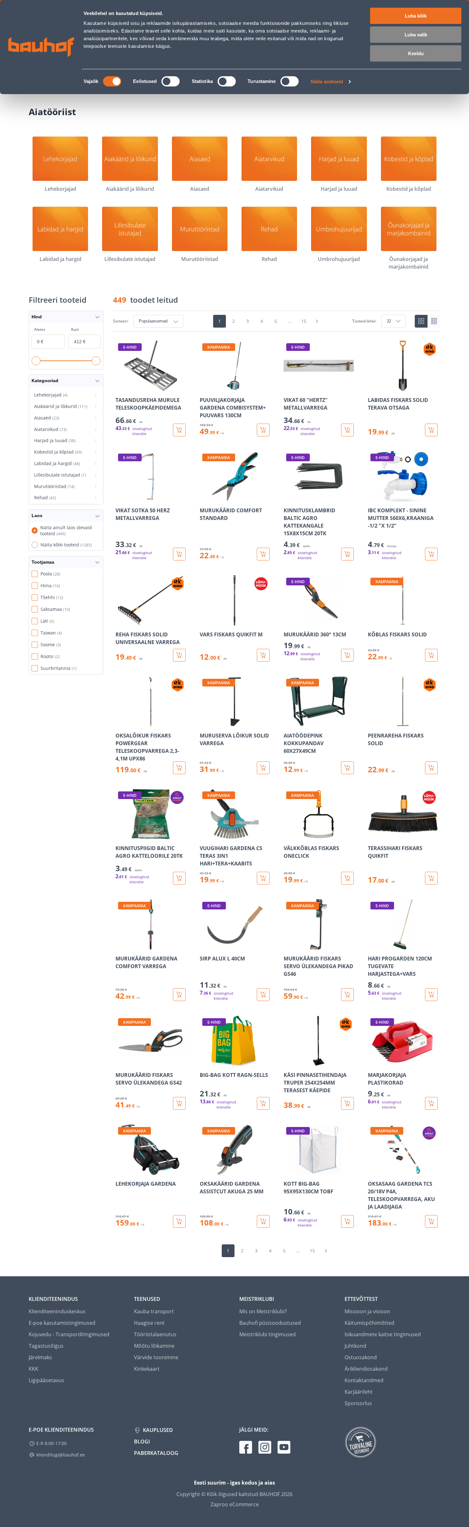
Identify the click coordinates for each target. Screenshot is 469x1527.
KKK (33, 1368)
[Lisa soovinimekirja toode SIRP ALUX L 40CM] (205, 945)
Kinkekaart (147, 1368)
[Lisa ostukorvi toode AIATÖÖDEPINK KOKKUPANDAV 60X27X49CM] (347, 767)
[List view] (434, 321)
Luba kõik (416, 16)
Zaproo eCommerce (235, 1504)
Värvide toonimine (156, 1357)
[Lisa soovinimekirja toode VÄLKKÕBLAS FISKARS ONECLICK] (289, 834)
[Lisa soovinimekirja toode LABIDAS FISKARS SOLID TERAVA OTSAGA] (373, 386)
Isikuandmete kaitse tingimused (383, 1334)
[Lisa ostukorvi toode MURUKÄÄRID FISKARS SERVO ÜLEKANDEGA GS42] (179, 1103)
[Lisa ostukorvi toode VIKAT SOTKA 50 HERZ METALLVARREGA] (179, 554)
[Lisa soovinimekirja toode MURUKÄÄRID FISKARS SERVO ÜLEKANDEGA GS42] (120, 1061)
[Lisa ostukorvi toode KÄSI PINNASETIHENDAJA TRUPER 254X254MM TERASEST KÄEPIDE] (347, 1103)
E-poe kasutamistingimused (62, 1322)
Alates (39, 329)
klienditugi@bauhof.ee (60, 1455)
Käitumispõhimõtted (369, 1322)
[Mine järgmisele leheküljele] (317, 321)
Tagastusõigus (46, 1345)
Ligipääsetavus (46, 1380)
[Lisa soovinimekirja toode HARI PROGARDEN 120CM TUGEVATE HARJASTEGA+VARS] (373, 945)
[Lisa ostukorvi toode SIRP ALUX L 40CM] (263, 994)
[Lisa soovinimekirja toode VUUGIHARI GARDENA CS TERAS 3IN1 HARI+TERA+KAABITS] (205, 834)
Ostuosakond (361, 1357)
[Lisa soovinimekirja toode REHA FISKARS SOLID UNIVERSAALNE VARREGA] (120, 621)
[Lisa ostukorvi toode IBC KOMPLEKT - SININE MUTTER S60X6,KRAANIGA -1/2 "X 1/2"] (431, 554)
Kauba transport (154, 1311)
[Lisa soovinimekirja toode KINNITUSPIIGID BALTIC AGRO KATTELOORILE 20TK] (120, 834)
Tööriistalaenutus (155, 1334)
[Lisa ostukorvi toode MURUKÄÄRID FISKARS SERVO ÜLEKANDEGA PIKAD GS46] (347, 994)
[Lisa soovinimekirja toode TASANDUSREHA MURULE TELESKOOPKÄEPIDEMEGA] (120, 386)
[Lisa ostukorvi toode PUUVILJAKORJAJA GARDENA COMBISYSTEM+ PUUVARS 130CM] (263, 430)
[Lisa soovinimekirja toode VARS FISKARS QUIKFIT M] (205, 621)
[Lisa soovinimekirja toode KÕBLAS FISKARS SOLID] (373, 621)
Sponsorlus (358, 1403)
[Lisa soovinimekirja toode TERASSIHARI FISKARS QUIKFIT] (373, 834)
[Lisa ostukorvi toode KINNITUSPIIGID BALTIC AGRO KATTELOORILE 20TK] (179, 878)
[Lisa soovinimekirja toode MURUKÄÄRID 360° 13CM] (289, 621)
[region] (276, 784)
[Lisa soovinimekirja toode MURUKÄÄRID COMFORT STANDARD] (205, 497)
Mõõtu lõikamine (154, 1345)
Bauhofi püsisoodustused (270, 1322)
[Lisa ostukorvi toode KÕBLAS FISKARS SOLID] (431, 655)
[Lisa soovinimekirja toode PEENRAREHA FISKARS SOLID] (373, 722)
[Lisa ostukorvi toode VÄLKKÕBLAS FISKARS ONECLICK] (347, 878)
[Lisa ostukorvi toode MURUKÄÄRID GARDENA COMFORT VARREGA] (179, 994)
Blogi (142, 1441)
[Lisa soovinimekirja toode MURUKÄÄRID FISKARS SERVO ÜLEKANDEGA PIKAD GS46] (289, 945)
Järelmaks (40, 1357)
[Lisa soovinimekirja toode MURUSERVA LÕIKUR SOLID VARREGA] (205, 722)
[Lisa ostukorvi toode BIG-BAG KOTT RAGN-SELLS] (263, 1103)
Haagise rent (149, 1322)
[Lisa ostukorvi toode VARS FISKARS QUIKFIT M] (263, 655)
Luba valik (416, 34)
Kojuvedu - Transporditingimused (69, 1334)
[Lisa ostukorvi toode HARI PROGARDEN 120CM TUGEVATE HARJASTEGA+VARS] (431, 994)
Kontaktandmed (364, 1380)
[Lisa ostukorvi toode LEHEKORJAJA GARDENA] (179, 1221)
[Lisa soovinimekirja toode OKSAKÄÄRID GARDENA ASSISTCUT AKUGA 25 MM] (205, 1170)
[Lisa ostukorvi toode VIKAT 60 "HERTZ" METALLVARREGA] (347, 430)
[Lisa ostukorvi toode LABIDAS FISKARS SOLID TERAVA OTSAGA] (431, 430)
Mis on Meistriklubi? (263, 1311)
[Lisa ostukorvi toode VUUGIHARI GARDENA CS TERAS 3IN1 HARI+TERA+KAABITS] (263, 878)
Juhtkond (355, 1345)
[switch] (170, 81)
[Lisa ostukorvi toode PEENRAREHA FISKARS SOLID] (431, 767)
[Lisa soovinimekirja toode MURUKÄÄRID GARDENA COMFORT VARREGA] (120, 945)
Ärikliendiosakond (366, 1368)
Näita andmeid (327, 81)
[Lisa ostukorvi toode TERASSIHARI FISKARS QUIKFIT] (431, 878)
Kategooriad (45, 380)
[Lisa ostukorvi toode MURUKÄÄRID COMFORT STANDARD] (263, 554)
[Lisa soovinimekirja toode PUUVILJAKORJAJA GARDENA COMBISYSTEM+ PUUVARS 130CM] (205, 386)
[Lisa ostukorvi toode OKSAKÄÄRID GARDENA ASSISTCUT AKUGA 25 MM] (263, 1221)
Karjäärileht (359, 1391)
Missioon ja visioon (367, 1311)
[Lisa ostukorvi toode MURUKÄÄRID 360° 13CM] (347, 655)
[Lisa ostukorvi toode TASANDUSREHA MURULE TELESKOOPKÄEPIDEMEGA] (179, 430)
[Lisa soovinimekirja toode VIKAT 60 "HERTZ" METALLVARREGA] (289, 386)
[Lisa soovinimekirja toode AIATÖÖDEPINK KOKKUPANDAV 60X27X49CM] (289, 722)
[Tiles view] (421, 321)
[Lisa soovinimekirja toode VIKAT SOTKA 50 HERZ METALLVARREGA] (120, 497)
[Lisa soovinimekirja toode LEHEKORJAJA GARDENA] (120, 1170)
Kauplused (157, 1430)
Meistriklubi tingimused (267, 1334)
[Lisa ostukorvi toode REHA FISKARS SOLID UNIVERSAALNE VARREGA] (179, 655)
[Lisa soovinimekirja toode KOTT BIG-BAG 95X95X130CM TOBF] (289, 1170)
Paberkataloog (156, 1453)
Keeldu (416, 53)
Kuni (75, 329)
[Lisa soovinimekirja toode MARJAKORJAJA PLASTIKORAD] (373, 1061)
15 (303, 321)
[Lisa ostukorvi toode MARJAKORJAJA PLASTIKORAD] (431, 1103)
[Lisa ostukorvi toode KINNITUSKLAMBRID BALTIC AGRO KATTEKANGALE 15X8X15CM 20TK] (347, 554)
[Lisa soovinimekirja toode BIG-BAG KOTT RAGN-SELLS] (205, 1061)
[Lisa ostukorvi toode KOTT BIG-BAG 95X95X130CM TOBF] (347, 1221)
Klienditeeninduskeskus (57, 1311)
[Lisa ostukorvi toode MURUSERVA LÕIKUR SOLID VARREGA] (263, 767)
